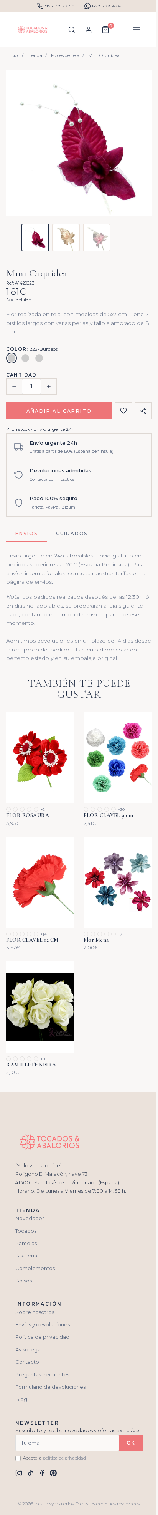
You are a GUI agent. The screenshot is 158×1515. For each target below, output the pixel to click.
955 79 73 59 (60, 5)
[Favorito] (123, 410)
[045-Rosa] (39, 358)
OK (131, 1443)
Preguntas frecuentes (42, 1374)
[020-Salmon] (25, 358)
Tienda (35, 55)
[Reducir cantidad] (14, 386)
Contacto (27, 1362)
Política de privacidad (42, 1337)
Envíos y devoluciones (42, 1324)
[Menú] (136, 29)
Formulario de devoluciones (50, 1387)
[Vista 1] (35, 237)
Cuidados (71, 533)
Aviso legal (28, 1349)
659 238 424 (106, 5)
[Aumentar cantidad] (48, 386)
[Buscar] (71, 29)
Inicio (12, 55)
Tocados (25, 1231)
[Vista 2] (66, 237)
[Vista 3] (96, 237)
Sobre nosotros (34, 1312)
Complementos (35, 1268)
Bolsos (23, 1280)
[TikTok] (30, 1473)
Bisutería (26, 1255)
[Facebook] (41, 1473)
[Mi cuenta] (88, 29)
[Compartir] (143, 410)
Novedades (29, 1218)
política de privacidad (64, 1458)
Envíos (26, 533)
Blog (21, 1399)
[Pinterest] (53, 1473)
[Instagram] (18, 1473)
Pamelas (26, 1243)
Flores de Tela (65, 55)
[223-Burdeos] (11, 358)
